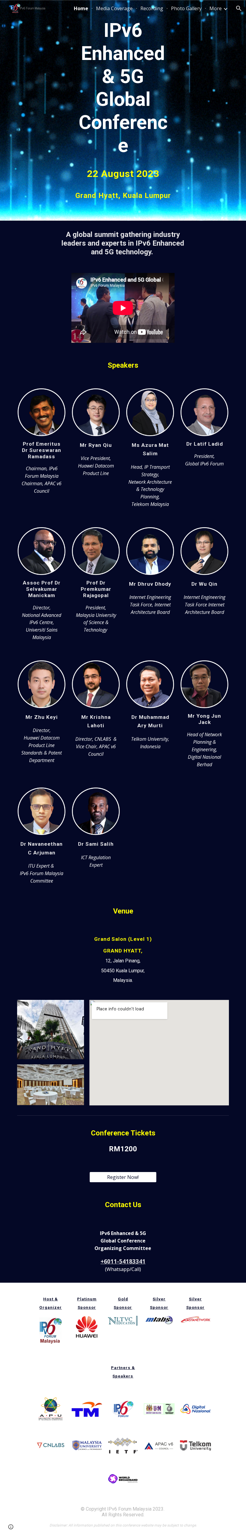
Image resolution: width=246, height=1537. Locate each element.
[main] (123, 88)
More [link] (215, 8)
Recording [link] (151, 8)
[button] (239, 8)
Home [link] (81, 8)
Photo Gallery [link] (186, 8)
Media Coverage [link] (114, 8)
